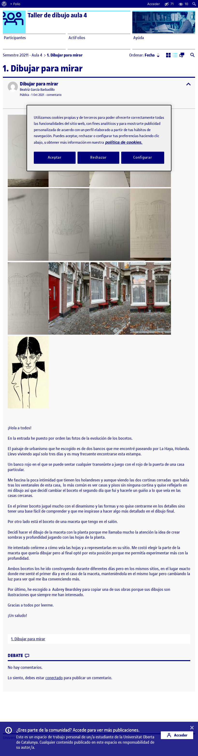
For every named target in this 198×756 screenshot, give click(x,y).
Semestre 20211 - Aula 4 (22, 55)
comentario (54, 95)
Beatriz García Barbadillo (37, 89)
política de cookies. (123, 142)
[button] (168, 55)
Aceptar (55, 157)
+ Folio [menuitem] (15, 4)
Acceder (180, 735)
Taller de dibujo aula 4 (57, 15)
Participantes (15, 37)
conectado (54, 677)
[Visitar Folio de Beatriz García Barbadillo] (13, 87)
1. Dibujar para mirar (28, 639)
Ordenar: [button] (142, 55)
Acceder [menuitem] (153, 4)
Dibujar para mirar (39, 83)
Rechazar (98, 157)
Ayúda (138, 37)
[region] (99, 138)
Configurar (142, 157)
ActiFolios (77, 37)
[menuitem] (4, 4)
